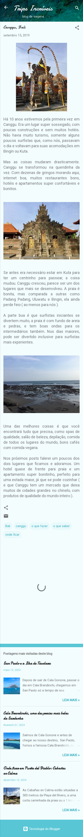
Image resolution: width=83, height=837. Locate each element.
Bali (7, 526)
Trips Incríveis (33, 8)
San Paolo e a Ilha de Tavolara (27, 663)
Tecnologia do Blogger (44, 829)
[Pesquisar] (77, 8)
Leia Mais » (71, 700)
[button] (77, 28)
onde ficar (12, 535)
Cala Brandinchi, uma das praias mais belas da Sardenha (35, 716)
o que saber (61, 526)
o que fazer (39, 526)
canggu (21, 526)
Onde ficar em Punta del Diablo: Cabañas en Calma (34, 771)
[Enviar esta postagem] (6, 517)
